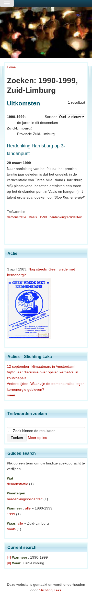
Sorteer (51, 117)
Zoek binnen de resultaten (33, 431)
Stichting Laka (50, 590)
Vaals (33, 217)
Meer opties (37, 438)
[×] (9, 557)
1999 (43, 217)
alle (28, 508)
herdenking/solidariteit (66, 217)
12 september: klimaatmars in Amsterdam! (41, 366)
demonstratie (16, 217)
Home (11, 67)
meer (11, 395)
